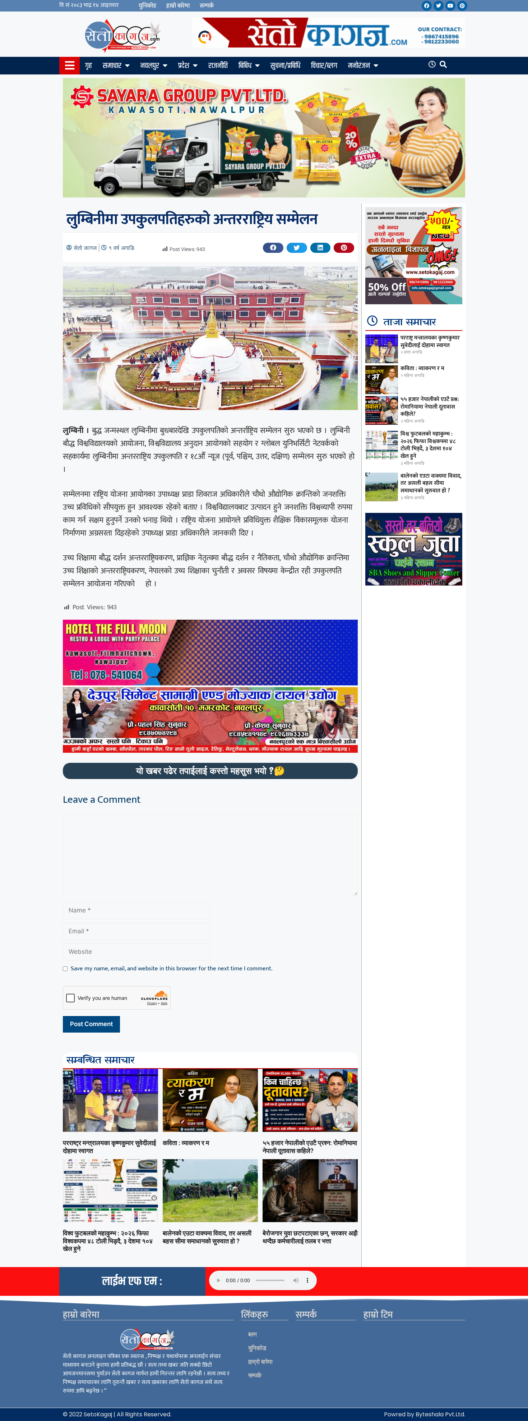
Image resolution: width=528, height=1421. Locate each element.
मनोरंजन (359, 66)
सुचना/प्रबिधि (285, 66)
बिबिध (244, 66)
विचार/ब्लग (324, 66)
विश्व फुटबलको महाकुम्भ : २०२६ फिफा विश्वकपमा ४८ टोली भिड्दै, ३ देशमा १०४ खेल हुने (108, 1240)
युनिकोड (147, 6)
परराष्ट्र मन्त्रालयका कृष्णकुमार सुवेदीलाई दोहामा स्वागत (430, 341)
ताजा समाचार (410, 322)
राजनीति (218, 66)
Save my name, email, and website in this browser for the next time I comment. (172, 969)
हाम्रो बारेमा (178, 6)
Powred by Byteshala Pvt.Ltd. (424, 1414)
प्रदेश (183, 66)
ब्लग (252, 1334)
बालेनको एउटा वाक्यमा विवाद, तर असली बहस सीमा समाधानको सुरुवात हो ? (207, 1237)
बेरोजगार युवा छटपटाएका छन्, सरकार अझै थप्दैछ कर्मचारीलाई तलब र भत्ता (310, 1237)
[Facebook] (427, 6)
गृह (88, 66)
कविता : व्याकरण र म (186, 1143)
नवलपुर (149, 66)
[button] (273, 248)
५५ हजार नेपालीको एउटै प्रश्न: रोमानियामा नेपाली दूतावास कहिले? (310, 1146)
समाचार (112, 66)
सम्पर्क (207, 6)
